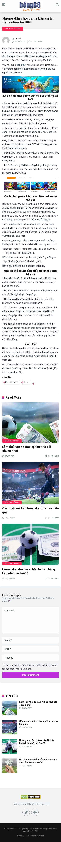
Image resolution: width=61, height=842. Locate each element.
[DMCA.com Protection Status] (31, 798)
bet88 (18, 38)
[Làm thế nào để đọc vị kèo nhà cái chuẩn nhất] (30, 422)
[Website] (35, 812)
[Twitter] (26, 812)
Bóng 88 (20, 65)
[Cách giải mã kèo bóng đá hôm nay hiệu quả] (30, 483)
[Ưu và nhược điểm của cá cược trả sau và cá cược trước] (9, 772)
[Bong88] (30, 6)
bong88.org (23, 829)
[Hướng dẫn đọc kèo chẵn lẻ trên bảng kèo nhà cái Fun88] (30, 544)
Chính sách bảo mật (35, 836)
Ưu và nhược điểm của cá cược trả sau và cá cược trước (38, 761)
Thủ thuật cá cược (12, 29)
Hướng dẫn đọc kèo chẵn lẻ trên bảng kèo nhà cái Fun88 (36, 742)
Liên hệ (20, 836)
